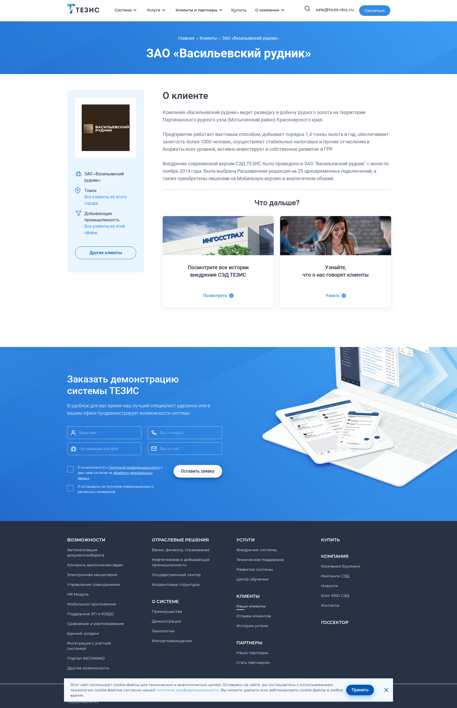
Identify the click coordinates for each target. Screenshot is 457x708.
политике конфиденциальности (187, 690)
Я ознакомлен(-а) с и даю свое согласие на (120, 472)
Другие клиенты (105, 252)
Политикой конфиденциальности (134, 467)
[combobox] (104, 448)
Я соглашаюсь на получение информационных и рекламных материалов (115, 489)
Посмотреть (215, 295)
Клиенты (208, 38)
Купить (239, 10)
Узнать (333, 295)
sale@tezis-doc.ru (335, 9)
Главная (186, 38)
